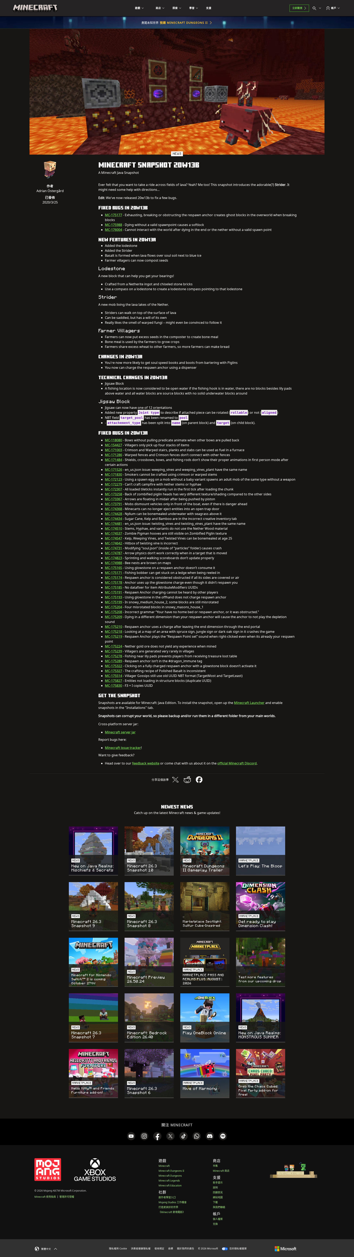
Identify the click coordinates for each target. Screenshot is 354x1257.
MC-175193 (113, 597)
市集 (215, 1166)
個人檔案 (218, 1219)
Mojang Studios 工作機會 (173, 1202)
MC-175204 (113, 607)
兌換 (215, 1224)
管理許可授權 (66, 1196)
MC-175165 (113, 568)
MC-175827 (113, 680)
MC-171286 (113, 455)
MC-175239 (113, 651)
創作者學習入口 (167, 1197)
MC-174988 (113, 563)
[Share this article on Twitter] (175, 779)
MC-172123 (113, 479)
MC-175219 (113, 636)
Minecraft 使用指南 (45, 1196)
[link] (131, 1136)
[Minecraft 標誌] (35, 8)
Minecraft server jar (120, 732)
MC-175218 (113, 631)
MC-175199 (113, 602)
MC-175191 (113, 592)
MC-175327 (113, 671)
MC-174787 (113, 553)
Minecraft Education (170, 1185)
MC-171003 (113, 450)
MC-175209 (113, 617)
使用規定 (159, 1248)
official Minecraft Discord (237, 763)
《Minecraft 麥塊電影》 (172, 1212)
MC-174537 (113, 533)
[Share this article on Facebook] (199, 779)
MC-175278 (113, 656)
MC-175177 (113, 215)
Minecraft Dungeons (170, 1175)
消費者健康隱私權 (141, 1248)
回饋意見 (218, 1192)
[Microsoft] (285, 1248)
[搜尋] (317, 8)
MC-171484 (113, 460)
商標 (170, 1248)
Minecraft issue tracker (123, 747)
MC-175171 (113, 572)
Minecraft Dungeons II (171, 1171)
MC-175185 (113, 587)
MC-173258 (113, 494)
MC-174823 (113, 558)
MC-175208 (113, 612)
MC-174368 (113, 509)
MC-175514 (113, 675)
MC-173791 (113, 504)
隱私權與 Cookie (118, 1248)
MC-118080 (113, 440)
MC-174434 (113, 518)
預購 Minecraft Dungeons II (184, 23)
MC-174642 (113, 543)
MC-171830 (113, 474)
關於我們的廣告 (185, 1248)
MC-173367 (113, 499)
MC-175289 (113, 661)
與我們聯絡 (219, 1207)
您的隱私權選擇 (238, 1248)
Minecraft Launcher (249, 702)
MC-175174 (113, 577)
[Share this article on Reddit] (187, 779)
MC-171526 (113, 469)
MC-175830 (113, 685)
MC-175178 (113, 582)
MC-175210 (113, 626)
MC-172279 (113, 484)
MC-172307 (113, 489)
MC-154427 (113, 445)
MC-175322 (113, 666)
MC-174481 (113, 523)
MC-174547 (113, 538)
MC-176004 (113, 229)
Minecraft (164, 1166)
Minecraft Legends (169, 1180)
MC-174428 (113, 514)
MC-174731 (113, 548)
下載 (215, 1202)
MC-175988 (113, 225)
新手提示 (218, 1182)
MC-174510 (113, 528)
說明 (215, 1187)
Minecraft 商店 (221, 1171)
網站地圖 (218, 1197)
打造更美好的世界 (168, 1207)
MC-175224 (113, 646)
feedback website (145, 763)
